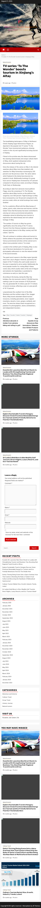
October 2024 (6, 652)
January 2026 (6, 606)
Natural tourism (7, 62)
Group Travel (6, 700)
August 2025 (6, 621)
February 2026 (6, 603)
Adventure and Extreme (9, 694)
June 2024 (5, 664)
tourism (23, 315)
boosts (13, 315)
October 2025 (6, 615)
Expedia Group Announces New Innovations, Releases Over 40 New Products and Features (30, 324)
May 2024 (5, 667)
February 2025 (6, 639)
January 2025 (6, 643)
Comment (8, 483)
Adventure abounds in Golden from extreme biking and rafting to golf (11, 322)
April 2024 (5, 670)
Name (7, 507)
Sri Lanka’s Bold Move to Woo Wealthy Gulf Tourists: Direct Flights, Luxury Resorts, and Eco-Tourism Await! (20, 460)
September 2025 (7, 618)
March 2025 (6, 636)
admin (14, 83)
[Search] (38, 50)
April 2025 (5, 633)
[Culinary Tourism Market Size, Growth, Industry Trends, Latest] (20, 874)
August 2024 (6, 658)
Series (18, 315)
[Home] (4, 50)
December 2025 (7, 609)
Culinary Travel (6, 697)
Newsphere (27, 906)
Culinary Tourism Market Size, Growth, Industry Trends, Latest (18, 893)
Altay (8, 315)
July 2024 (5, 661)
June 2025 (5, 627)
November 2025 (7, 612)
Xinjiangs (29, 315)
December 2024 (7, 646)
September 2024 (7, 655)
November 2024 (7, 649)
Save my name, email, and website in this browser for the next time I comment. (19, 533)
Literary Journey (7, 703)
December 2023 (7, 683)
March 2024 (6, 673)
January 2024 (6, 680)
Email (7, 515)
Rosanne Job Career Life (10, 718)
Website (7, 523)
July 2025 (5, 624)
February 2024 (6, 676)
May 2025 (5, 630)
